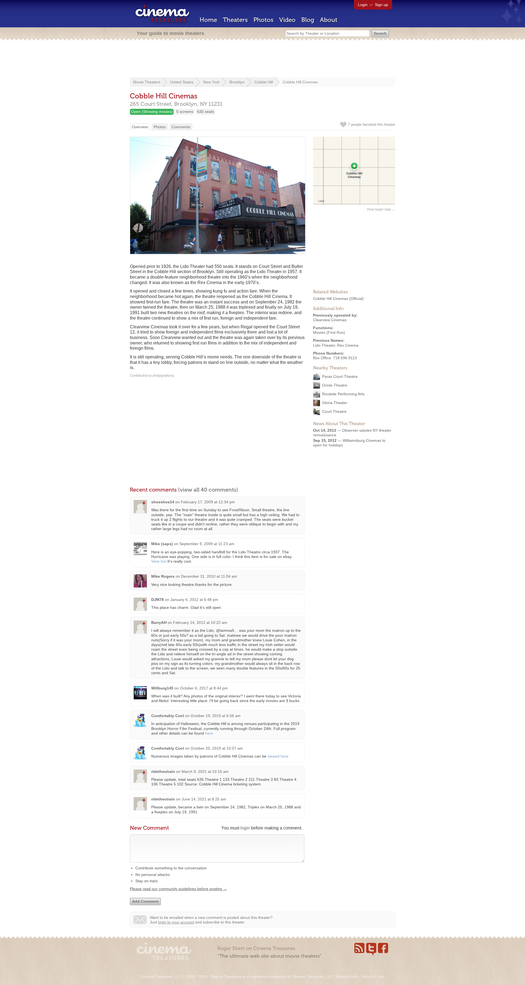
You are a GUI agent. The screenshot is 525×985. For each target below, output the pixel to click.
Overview (140, 127)
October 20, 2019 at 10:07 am (217, 748)
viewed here (277, 756)
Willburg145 (162, 688)
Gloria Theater (334, 403)
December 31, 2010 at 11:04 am (209, 576)
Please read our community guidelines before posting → (178, 889)
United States (181, 82)
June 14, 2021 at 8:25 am (204, 799)
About (328, 20)
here (209, 733)
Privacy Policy (347, 976)
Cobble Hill (263, 82)
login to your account (176, 922)
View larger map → (381, 209)
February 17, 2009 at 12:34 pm (208, 502)
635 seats (205, 111)
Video (287, 20)
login (245, 828)
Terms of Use (372, 976)
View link (158, 561)
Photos (263, 20)
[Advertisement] (262, 59)
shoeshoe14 (162, 502)
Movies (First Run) (329, 332)
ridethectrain (163, 771)
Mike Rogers (162, 576)
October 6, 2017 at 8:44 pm (204, 688)
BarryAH (159, 622)
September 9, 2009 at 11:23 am (206, 544)
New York (211, 82)
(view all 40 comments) (208, 489)
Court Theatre (334, 411)
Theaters (235, 20)
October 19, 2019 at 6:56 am (216, 716)
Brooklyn (236, 82)
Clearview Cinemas (329, 320)
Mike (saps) (162, 544)
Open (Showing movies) (152, 111)
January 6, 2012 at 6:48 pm (194, 599)
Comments (180, 127)
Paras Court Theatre (340, 376)
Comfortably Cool (167, 716)
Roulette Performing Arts (343, 394)
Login (363, 4)
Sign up (381, 4)
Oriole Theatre (334, 385)
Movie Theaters (146, 82)
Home (208, 20)
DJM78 (157, 599)
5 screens (184, 111)
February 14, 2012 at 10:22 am (200, 622)
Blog (307, 20)
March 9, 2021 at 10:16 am (205, 771)
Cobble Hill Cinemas (300, 82)
